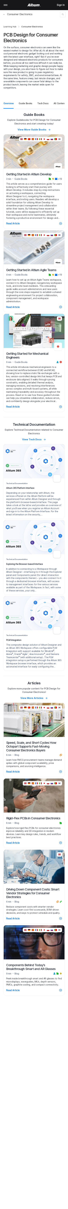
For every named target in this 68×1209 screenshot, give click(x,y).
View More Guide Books (32, 129)
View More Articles (31, 698)
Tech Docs (42, 103)
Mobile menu (5, 5)
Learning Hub (9, 26)
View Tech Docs (32, 439)
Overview (8, 103)
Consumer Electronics (19, 14)
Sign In (61, 4)
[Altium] (34, 5)
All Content (59, 103)
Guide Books (25, 103)
